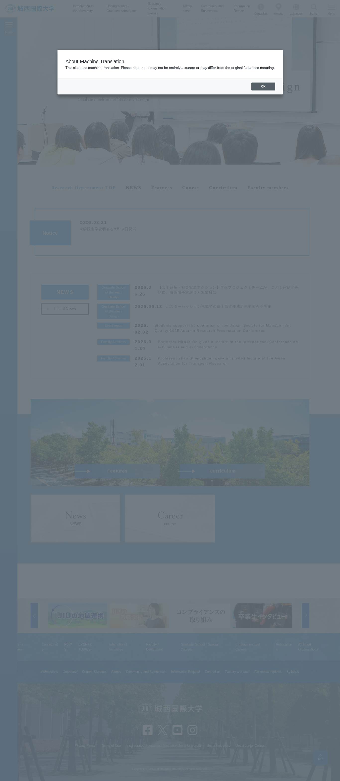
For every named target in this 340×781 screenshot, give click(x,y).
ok (263, 86)
